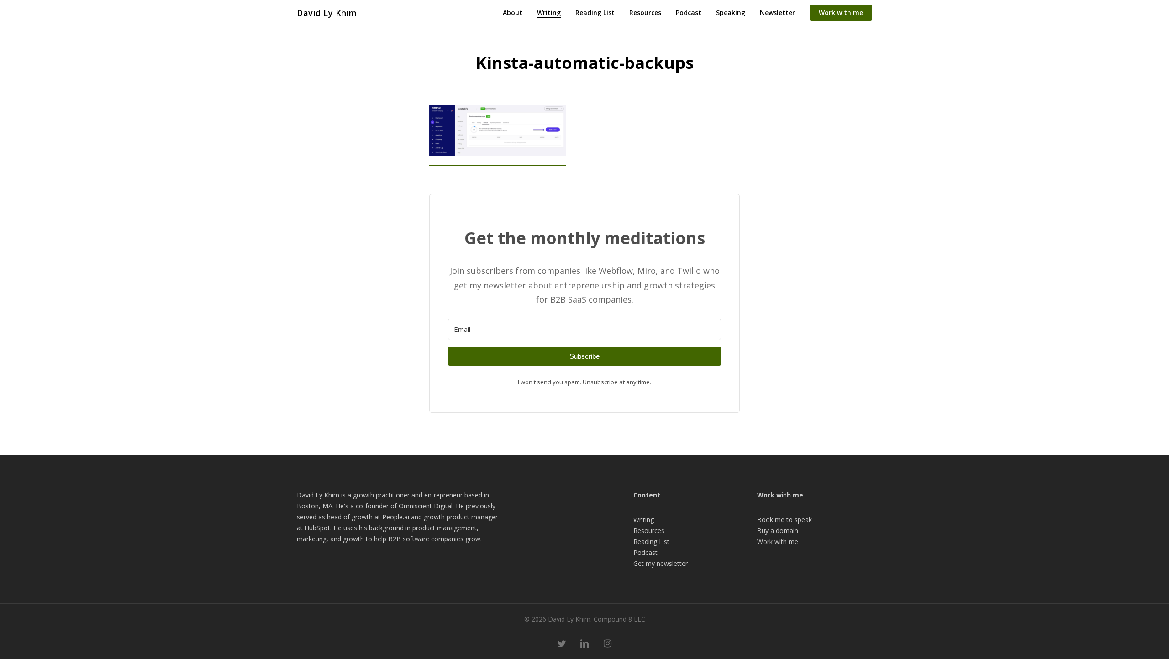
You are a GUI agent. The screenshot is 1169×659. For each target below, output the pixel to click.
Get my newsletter (660, 563)
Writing (643, 519)
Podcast (645, 552)
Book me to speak (784, 519)
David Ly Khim (327, 12)
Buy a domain (777, 530)
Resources (648, 530)
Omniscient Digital (426, 506)
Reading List (651, 541)
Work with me (777, 541)
